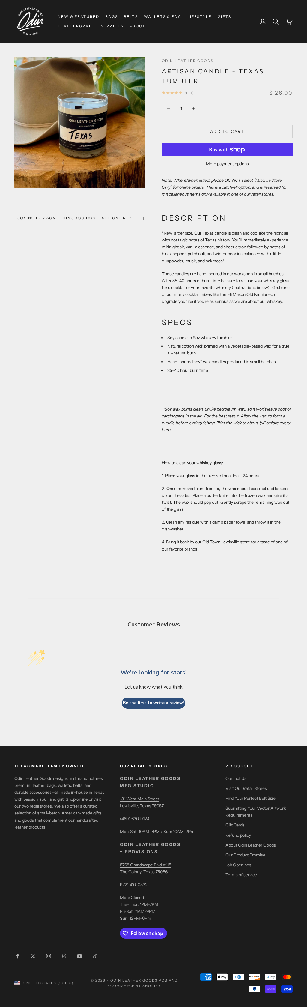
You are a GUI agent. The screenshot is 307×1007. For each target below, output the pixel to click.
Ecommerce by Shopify (134, 986)
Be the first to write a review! (153, 703)
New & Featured (78, 16)
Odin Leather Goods (187, 60)
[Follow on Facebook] (17, 956)
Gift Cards (235, 825)
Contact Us (235, 778)
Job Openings (238, 865)
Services (112, 26)
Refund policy (238, 835)
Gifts (224, 16)
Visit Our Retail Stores (246, 788)
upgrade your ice (177, 301)
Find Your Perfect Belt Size (250, 798)
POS (163, 980)
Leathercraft (76, 26)
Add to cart (227, 131)
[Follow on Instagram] (49, 956)
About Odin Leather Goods (250, 845)
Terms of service (241, 874)
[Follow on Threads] (64, 956)
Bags (111, 16)
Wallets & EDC (162, 16)
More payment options (227, 163)
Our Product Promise (245, 855)
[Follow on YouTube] (80, 956)
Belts (131, 16)
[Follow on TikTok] (95, 956)
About (137, 26)
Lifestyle (199, 16)
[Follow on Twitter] (33, 956)
